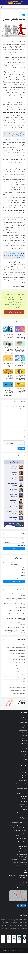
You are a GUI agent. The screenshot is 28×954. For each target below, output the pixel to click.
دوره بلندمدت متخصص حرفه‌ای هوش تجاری (15, 648)
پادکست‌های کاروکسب (22, 808)
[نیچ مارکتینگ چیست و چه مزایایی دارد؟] (8, 372)
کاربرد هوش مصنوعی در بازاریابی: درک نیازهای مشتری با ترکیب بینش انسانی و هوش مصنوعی (15, 600)
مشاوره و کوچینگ (23, 739)
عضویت (14, 552)
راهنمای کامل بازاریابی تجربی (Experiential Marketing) (20, 379)
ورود (14, 549)
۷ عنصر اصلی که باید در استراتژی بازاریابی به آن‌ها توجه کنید (15, 595)
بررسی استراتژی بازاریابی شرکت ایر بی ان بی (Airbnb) (16, 620)
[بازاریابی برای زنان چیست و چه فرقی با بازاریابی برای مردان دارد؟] (8, 345)
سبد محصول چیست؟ (20, 609)
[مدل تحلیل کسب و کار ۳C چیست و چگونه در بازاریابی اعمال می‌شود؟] (20, 345)
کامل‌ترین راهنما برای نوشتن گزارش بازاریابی (20, 365)
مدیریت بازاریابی (23, 787)
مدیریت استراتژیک (23, 781)
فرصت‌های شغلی (23, 752)
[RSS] (18, 906)
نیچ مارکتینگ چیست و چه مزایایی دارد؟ (8, 378)
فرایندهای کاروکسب (23, 731)
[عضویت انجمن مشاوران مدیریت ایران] (24, 942)
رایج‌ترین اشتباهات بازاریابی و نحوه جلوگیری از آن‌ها (21, 392)
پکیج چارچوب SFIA (21, 679)
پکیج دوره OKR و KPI (20, 685)
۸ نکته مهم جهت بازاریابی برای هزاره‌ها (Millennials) (8, 337)
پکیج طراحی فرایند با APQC (19, 682)
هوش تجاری (24, 773)
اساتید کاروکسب (23, 723)
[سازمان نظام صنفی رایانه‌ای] (19, 942)
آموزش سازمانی (24, 737)
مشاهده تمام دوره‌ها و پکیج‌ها (19, 694)
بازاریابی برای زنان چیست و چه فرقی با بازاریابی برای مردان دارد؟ (9, 352)
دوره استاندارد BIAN (21, 676)
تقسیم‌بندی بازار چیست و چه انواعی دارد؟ (16, 628)
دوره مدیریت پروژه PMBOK (19, 660)
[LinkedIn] (21, 906)
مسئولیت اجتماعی (23, 747)
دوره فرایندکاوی (21, 657)
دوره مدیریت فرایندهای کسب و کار (18, 654)
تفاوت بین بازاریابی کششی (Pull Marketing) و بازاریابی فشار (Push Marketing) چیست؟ (8, 393)
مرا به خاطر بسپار (20, 546)
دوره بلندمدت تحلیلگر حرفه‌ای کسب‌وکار (17, 645)
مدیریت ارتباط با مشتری (22, 789)
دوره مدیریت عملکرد (20, 670)
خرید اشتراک (24, 742)
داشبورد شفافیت (23, 726)
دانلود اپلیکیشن (24, 744)
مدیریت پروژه (24, 776)
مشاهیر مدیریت (23, 792)
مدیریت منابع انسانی (22, 779)
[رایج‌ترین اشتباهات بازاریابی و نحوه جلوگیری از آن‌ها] (20, 386)
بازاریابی (20, 13)
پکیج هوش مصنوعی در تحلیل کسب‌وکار (17, 688)
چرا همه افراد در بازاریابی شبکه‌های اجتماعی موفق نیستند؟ (15, 615)
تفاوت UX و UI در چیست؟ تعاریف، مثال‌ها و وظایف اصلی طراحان (14, 256)
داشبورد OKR (24, 729)
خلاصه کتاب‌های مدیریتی (22, 802)
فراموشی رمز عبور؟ (7, 543)
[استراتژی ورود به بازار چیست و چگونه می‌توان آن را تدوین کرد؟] (20, 330)
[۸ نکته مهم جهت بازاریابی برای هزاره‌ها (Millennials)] (8, 330)
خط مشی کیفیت (23, 750)
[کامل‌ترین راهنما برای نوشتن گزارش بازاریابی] (20, 359)
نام (24, 426)
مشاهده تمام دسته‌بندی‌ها (22, 813)
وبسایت (23, 437)
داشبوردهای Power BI (22, 797)
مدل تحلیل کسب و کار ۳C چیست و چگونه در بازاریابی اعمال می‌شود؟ (20, 352)
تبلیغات (25, 758)
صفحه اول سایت (23, 718)
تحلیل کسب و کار (23, 771)
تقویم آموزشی (24, 734)
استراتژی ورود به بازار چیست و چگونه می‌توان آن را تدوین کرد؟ (20, 338)
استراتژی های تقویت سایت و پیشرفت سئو (16, 612)
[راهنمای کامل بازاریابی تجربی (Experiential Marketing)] (20, 372)
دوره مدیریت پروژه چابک (20, 664)
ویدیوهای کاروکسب (23, 805)
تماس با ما (25, 760)
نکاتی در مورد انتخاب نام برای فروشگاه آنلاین (14, 135)
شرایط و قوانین (24, 755)
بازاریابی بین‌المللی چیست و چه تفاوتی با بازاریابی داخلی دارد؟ (14, 624)
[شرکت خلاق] (9, 942)
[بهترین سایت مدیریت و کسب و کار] (14, 941)
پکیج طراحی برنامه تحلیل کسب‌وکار (17, 691)
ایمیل (23, 432)
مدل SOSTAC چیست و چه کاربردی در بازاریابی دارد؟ (8, 366)
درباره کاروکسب (24, 721)
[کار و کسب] (22, 7)
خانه (24, 13)
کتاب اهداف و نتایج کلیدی (21, 795)
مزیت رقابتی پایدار (16, 287)
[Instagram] (24, 906)
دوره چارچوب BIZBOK (20, 673)
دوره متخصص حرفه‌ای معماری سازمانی (17, 651)
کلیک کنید (10, 3)
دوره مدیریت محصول (20, 667)
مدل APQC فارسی (23, 800)
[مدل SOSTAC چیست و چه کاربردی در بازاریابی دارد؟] (8, 359)
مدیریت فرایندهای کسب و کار (21, 784)
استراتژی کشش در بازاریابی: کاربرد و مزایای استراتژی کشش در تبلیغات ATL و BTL (14, 604)
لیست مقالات (24, 810)
